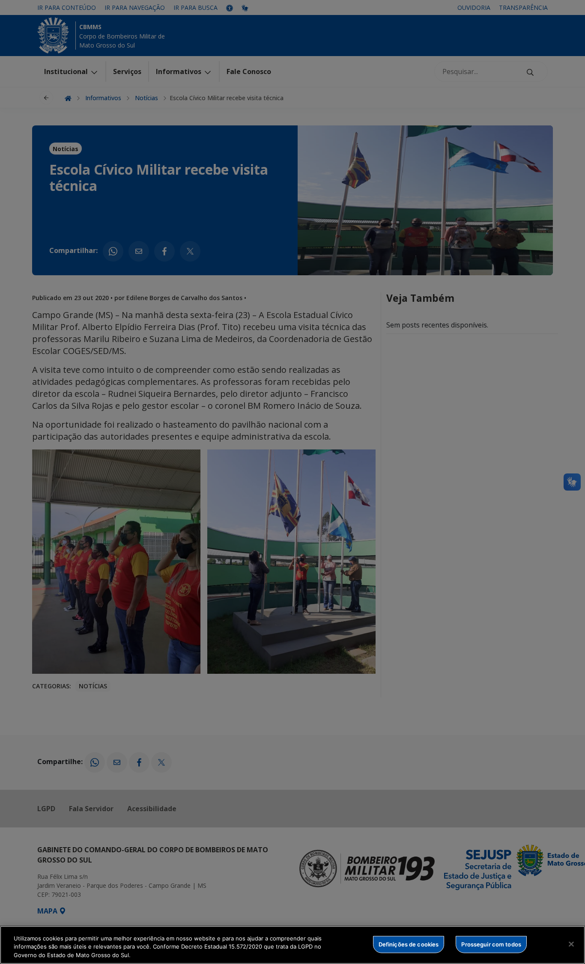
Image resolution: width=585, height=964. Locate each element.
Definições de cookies (409, 943)
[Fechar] (571, 943)
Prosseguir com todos (491, 943)
